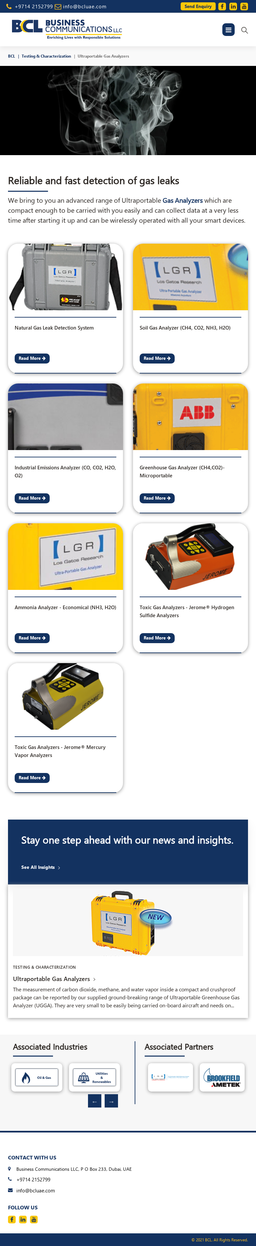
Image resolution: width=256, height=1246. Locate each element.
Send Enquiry (198, 6)
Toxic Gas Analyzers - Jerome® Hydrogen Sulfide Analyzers (187, 608)
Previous (94, 1101)
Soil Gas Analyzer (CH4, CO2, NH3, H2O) (185, 327)
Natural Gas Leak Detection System (54, 327)
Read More (30, 358)
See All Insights (38, 867)
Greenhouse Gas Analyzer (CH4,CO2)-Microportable (182, 468)
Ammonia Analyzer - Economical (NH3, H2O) (65, 607)
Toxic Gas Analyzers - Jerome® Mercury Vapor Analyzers (60, 748)
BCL (11, 56)
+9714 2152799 (34, 6)
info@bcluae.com (85, 6)
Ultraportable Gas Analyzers (103, 56)
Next (111, 1101)
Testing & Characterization (46, 56)
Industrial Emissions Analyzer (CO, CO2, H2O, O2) (65, 468)
